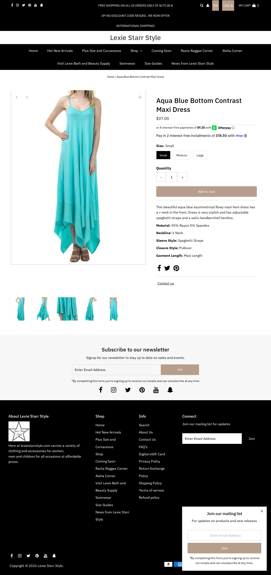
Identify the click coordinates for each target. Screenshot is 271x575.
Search (144, 425)
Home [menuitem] (33, 51)
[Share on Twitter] (167, 269)
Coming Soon (105, 461)
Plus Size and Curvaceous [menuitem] (101, 51)
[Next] (27, 97)
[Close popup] (261, 511)
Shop (99, 454)
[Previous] (16, 97)
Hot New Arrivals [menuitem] (60, 51)
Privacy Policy (149, 461)
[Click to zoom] (140, 97)
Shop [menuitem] (134, 51)
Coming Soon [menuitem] (161, 51)
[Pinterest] (142, 391)
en (215, 5)
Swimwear (103, 497)
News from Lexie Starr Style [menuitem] (192, 63)
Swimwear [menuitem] (127, 63)
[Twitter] (128, 391)
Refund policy (149, 497)
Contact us (166, 283)
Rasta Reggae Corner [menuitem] (197, 51)
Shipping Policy (150, 483)
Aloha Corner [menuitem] (232, 51)
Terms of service (151, 490)
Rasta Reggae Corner (111, 468)
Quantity (163, 168)
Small (163, 155)
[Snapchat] (170, 391)
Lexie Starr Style (135, 37)
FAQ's (143, 447)
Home (110, 77)
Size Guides (104, 505)
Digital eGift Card (152, 454)
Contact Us (147, 439)
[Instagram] (113, 391)
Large (200, 155)
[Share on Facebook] (159, 269)
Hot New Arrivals (108, 432)
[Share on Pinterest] (176, 269)
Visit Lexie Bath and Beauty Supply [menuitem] (83, 63)
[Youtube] (156, 391)
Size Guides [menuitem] (153, 63)
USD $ (228, 5)
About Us (146, 432)
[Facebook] (100, 391)
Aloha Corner (105, 476)
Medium (181, 155)
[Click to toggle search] (201, 5)
